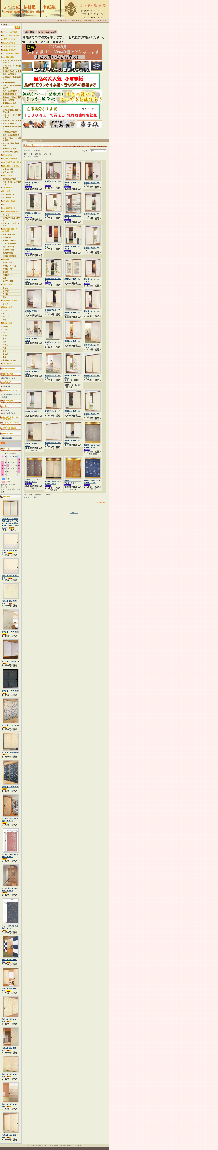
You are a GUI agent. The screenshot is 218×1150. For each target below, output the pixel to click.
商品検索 (4, 25)
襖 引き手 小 (8, 197)
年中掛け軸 (7, 237)
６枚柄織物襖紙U (9, 82)
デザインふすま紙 (8, 46)
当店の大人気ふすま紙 (10, 36)
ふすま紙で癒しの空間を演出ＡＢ (12, 111)
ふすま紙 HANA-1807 (10, 661)
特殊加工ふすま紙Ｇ (10, 132)
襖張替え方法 (8, 374)
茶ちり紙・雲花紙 (8, 201)
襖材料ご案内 (8, 433)
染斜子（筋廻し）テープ (12, 281)
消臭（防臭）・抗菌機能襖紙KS (12, 87)
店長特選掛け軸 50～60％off (10, 230)
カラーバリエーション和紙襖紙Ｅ (12, 139)
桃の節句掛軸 (8, 253)
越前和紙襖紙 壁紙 (10, 152)
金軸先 (6, 272)
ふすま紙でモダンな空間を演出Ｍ (12, 67)
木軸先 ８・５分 (9, 266)
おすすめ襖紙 (7, 187)
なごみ (5, 304)
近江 (4, 342)
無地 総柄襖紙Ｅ (9, 123)
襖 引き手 (6, 191)
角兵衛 (5, 294)
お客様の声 (7, 382)
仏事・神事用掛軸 (9, 244)
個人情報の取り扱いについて (38, 1145)
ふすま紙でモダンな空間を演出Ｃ (12, 116)
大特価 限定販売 (9, 256)
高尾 (4, 351)
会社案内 (5, 410)
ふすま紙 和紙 (8, 106)
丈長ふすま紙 (8, 169)
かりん (5, 288)
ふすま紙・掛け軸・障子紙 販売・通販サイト (25, 12)
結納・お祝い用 (8, 247)
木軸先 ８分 (8, 269)
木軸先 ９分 (7, 263)
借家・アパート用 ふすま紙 (12, 224)
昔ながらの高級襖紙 (9, 159)
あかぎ (5, 354)
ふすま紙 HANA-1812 (10, 752)
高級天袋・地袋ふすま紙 (12, 97)
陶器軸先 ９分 (8, 275)
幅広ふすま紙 (8, 172)
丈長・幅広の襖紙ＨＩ (11, 135)
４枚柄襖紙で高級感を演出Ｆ (12, 128)
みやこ (5, 345)
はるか (5, 329)
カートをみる (61, 20)
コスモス (6, 291)
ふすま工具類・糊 (8, 208)
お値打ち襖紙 (7, 284)
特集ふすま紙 (7, 175)
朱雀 (4, 348)
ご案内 (5, 406)
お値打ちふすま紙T (9, 43)
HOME (25, 141)
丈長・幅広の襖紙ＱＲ (11, 91)
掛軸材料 (5, 259)
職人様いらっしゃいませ (12, 390)
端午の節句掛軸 (8, 250)
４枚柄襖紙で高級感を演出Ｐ (12, 78)
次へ (29, 156)
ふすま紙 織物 (8, 57)
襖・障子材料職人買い (10, 212)
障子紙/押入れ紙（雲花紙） (11, 219)
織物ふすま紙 (7, 323)
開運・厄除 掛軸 (9, 234)
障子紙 (4, 204)
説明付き (27, 150)
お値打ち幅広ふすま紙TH (11, 162)
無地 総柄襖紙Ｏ (9, 74)
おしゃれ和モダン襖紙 (10, 53)
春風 (4, 339)
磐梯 (4, 357)
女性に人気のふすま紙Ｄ (12, 120)
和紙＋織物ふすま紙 (9, 300)
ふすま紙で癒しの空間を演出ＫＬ (12, 61)
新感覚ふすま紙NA (9, 50)
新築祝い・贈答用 (9, 240)
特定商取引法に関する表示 (62, 1145)
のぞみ (5, 326)
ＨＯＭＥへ (74, 513)
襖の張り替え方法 (8, 378)
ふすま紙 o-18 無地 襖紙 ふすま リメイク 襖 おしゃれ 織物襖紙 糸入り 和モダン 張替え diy (10, 523)
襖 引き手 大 (8, 194)
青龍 (4, 320)
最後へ (35, 156)
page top (102, 502)
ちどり (5, 336)
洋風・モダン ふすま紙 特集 (12, 183)
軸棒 (4, 278)
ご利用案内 (75, 20)
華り (4, 297)
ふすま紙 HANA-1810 (10, 691)
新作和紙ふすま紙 (9, 148)
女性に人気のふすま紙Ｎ (12, 71)
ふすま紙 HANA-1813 (10, 787)
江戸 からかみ (7, 364)
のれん (5, 333)
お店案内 (78, 1145)
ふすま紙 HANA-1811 (10, 725)
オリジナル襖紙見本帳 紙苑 (12, 144)
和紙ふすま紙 (7, 307)
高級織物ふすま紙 (9, 360)
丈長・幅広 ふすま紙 (10, 166)
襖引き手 (6, 215)
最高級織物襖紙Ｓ (9, 94)
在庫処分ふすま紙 (8, 39)
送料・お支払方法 (8, 413)
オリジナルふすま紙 (9, 32)
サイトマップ (101, 20)
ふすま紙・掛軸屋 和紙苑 (29, 7)
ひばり (5, 310)
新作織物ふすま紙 (9, 103)
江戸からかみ (7, 155)
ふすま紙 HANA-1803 (10, 632)
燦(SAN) (6, 316)
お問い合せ (87, 20)
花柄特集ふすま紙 (9, 179)
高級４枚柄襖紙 (8, 100)
